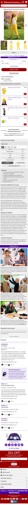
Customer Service (6, 478)
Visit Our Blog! (14, 448)
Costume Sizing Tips (14, 166)
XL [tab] (15, 147)
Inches (7, 162)
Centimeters (20, 162)
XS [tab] (2, 147)
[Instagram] (15, 445)
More (2, 487)
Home (4, 469)
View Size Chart (14, 66)
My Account (6, 472)
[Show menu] (2, 2)
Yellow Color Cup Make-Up (14, 118)
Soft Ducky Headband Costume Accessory (14, 98)
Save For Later (14, 73)
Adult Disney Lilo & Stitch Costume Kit (15, 108)
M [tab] (8, 147)
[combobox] (13, 5)
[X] (9, 445)
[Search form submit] (26, 5)
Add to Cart (14, 69)
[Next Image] (26, 25)
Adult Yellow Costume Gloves (14, 87)
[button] (26, 2)
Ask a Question (14, 336)
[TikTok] (22, 445)
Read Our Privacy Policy (14, 466)
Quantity (24, 61)
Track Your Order (8, 475)
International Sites (6, 484)
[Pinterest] (12, 445)
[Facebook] (6, 445)
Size (2, 61)
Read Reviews (13, 59)
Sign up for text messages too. (9, 461)
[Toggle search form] (23, 2)
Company (4, 481)
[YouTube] (19, 445)
